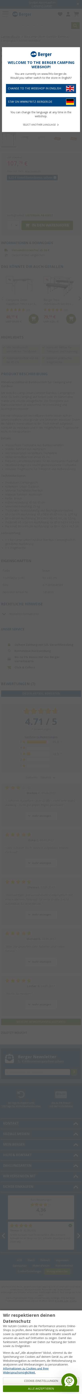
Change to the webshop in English (34, 88)
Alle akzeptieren (41, 1388)
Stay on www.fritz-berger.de (30, 101)
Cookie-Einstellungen (41, 1380)
